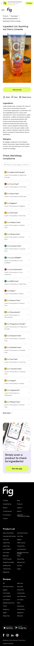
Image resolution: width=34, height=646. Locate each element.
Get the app (17, 468)
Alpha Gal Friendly (8, 533)
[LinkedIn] (12, 635)
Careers (5, 518)
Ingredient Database (8, 643)
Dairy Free (6, 539)
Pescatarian (20, 606)
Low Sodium (6, 599)
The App (5, 500)
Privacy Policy (21, 640)
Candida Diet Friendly (9, 536)
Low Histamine (21, 549)
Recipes (5, 507)
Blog (18, 500)
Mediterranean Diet (8, 602)
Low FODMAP (7, 549)
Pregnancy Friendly (8, 562)
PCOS (5, 606)
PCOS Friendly (7, 559)
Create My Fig (7, 504)
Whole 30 (20, 616)
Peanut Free (20, 559)
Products (5, 16)
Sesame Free (21, 562)
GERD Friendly (21, 542)
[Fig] (9, 10)
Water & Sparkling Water (10, 18)
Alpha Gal (20, 583)
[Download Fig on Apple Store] (8, 628)
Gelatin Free (6, 542)
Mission (19, 511)
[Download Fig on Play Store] (21, 628)
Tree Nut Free (7, 568)
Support (19, 507)
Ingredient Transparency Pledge (23, 515)
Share (8, 97)
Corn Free (20, 536)
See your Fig (17, 89)
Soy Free (19, 565)
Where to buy (26, 97)
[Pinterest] (17, 635)
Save (16, 97)
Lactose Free (21, 546)
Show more (6, 413)
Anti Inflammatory (22, 533)
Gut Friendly (6, 593)
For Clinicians (7, 515)
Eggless (19, 539)
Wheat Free (6, 616)
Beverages (14, 16)
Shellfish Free (7, 565)
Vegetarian (6, 572)
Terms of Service (13, 640)
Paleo (18, 555)
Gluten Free (6, 546)
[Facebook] (3, 635)
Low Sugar (20, 599)
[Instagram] (7, 635)
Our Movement (7, 511)
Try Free (29, 3)
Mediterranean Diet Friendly (22, 553)
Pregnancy (6, 609)
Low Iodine (6, 552)
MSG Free (6, 555)
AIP (4, 583)
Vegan (19, 568)
